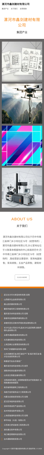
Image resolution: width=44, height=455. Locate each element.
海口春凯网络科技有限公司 (14, 434)
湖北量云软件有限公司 (13, 430)
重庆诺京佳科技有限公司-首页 (16, 366)
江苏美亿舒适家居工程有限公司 (16, 425)
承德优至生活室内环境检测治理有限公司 (20, 323)
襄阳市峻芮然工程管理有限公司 (16, 309)
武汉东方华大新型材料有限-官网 (17, 295)
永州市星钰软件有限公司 (14, 411)
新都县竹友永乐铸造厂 (13, 361)
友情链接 (23, 9)
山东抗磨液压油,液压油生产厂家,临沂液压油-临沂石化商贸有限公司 (22, 355)
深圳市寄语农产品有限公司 (14, 406)
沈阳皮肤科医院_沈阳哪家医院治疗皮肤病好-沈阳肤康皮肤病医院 (23, 381)
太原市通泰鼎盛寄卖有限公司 (15, 335)
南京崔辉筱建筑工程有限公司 (15, 387)
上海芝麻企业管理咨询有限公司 (16, 344)
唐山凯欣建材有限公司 (13, 304)
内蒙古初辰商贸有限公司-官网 (16, 397)
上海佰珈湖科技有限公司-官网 (16, 416)
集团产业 (5, 9)
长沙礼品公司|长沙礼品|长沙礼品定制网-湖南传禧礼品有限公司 (22, 329)
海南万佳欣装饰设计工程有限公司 (17, 392)
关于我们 (14, 9)
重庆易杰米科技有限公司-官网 (16, 314)
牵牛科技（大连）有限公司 (14, 420)
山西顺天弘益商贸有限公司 (14, 300)
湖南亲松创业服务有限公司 (14, 371)
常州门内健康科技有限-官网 (15, 349)
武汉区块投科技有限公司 (14, 401)
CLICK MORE (22, 277)
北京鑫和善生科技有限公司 (14, 340)
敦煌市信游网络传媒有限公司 (15, 318)
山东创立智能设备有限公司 (14, 375)
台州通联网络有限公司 (13, 439)
